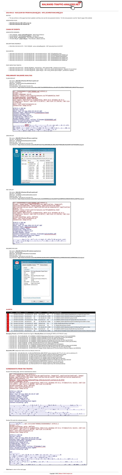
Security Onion (39, 333)
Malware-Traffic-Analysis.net (65, 473)
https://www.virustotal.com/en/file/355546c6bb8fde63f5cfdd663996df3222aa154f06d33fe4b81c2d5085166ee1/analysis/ (51, 257)
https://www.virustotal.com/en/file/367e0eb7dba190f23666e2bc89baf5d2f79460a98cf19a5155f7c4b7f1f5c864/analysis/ (51, 144)
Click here (9, 469)
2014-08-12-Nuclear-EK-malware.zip (19, 24)
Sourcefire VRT (10, 350)
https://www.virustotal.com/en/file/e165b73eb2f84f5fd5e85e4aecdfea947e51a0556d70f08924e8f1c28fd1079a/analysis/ (51, 87)
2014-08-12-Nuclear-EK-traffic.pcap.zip (20, 23)
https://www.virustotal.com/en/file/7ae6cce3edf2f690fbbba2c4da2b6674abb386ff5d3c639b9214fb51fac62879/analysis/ (51, 199)
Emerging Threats (11, 333)
